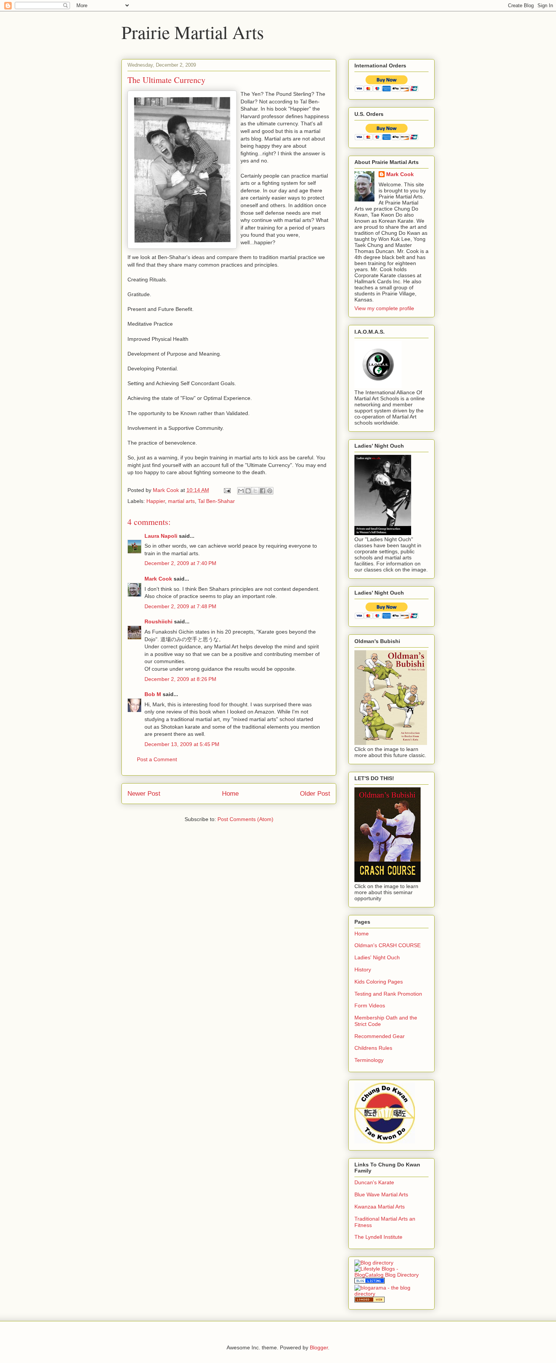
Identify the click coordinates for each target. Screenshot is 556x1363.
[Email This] (241, 491)
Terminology (369, 1060)
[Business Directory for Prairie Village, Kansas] (369, 1300)
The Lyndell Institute (378, 1237)
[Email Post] (226, 490)
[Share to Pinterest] (269, 491)
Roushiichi (158, 621)
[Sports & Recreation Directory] (373, 1263)
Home (230, 793)
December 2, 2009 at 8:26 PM (180, 679)
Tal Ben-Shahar (216, 501)
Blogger (319, 1347)
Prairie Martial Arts (192, 32)
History (362, 969)
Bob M (152, 694)
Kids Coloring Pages (378, 982)
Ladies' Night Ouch (377, 957)
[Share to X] (255, 491)
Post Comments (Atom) (245, 819)
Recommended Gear (379, 1036)
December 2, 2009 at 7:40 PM (180, 563)
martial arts (181, 501)
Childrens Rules (373, 1048)
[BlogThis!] (248, 491)
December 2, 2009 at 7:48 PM (180, 606)
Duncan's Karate (374, 1182)
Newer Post (143, 793)
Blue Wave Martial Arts (381, 1194)
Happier (155, 501)
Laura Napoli (160, 536)
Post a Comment (157, 759)
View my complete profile (384, 308)
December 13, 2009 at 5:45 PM (181, 744)
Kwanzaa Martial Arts (379, 1207)
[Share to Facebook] (262, 491)
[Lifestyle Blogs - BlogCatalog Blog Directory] (391, 1275)
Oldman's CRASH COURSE (387, 945)
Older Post (315, 793)
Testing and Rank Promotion (388, 994)
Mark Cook (158, 579)
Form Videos (369, 1005)
